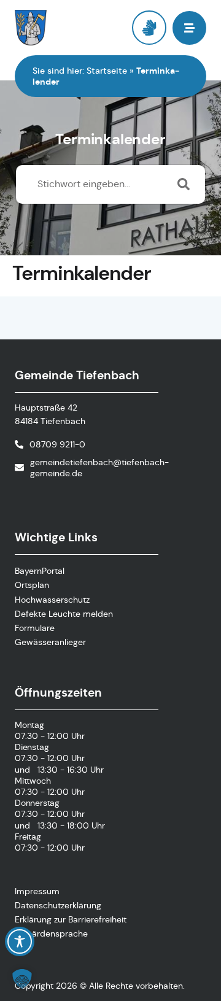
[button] (22, 979)
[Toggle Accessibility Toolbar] (19, 941)
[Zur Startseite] (62, 27)
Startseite (107, 70)
